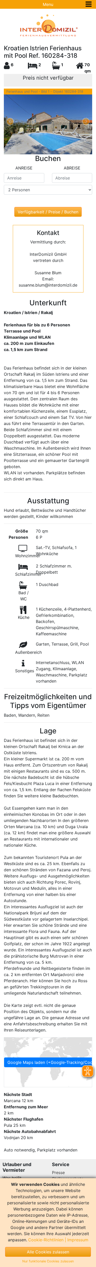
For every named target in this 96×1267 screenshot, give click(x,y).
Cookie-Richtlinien (45, 1239)
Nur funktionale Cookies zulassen (48, 1261)
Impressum (77, 1239)
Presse (58, 1172)
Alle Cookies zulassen (48, 1251)
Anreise (24, 168)
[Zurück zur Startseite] (48, 25)
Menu (48, 4)
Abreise (72, 168)
